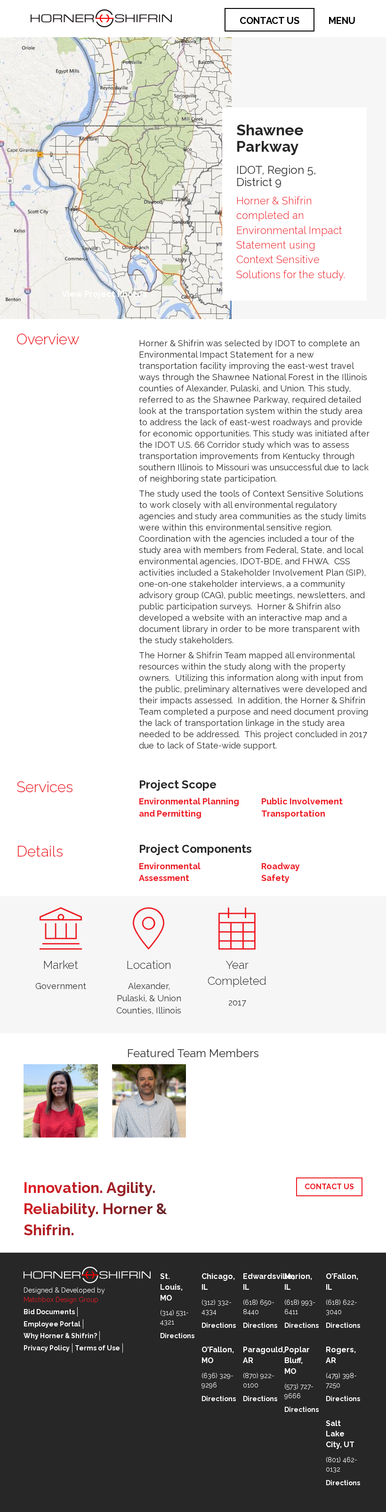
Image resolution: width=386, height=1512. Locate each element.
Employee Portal (52, 1324)
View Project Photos (104, 294)
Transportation (293, 813)
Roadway (280, 866)
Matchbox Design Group (61, 1299)
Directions (177, 1336)
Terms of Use (97, 1348)
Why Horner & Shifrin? (60, 1336)
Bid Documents (49, 1312)
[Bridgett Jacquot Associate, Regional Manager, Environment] (61, 1101)
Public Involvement (302, 801)
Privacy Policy (47, 1348)
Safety (275, 878)
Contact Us (269, 20)
